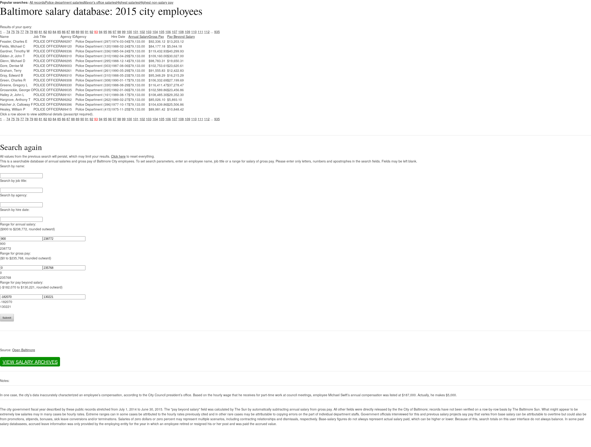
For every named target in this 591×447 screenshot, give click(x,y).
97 (114, 31)
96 (110, 31)
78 (27, 31)
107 (174, 31)
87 (68, 31)
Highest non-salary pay (156, 2)
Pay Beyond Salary (181, 36)
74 (8, 31)
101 (136, 31)
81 (40, 31)
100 (129, 31)
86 (64, 31)
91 (87, 31)
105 (161, 31)
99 (124, 31)
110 (194, 31)
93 (96, 31)
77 (22, 31)
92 (91, 31)
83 (50, 31)
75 (13, 31)
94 (101, 31)
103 (148, 31)
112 (207, 31)
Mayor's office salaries (100, 2)
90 (82, 31)
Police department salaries (64, 2)
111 (200, 31)
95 (105, 31)
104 (155, 31)
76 (17, 31)
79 (31, 31)
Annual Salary (138, 36)
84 (54, 31)
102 (142, 31)
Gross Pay (156, 36)
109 (187, 31)
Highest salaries (128, 2)
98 (119, 31)
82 (45, 31)
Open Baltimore (23, 350)
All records (37, 2)
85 (59, 31)
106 (168, 31)
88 (73, 31)
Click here (118, 156)
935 (217, 31)
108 (181, 31)
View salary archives (30, 361)
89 (77, 31)
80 (36, 31)
